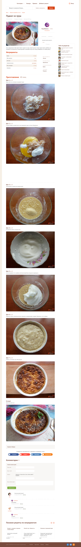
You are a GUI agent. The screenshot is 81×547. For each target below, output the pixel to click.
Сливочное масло (10, 63)
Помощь (47, 544)
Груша (8, 55)
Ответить (24, 494)
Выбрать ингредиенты (40, 8)
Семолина (8, 68)
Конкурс (28, 3)
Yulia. (10, 496)
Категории (20, 3)
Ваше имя (9, 467)
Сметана (8, 60)
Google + (25, 454)
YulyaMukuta (16, 500)
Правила (35, 3)
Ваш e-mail (9, 470)
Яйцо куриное (9, 58)
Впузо (7, 12)
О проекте (31, 544)
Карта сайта (37, 544)
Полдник (45, 71)
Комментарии (44, 36)
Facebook (14, 454)
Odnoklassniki (48, 454)
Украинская (45, 62)
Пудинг (23, 12)
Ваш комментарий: (11, 481)
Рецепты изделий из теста (15, 12)
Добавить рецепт (44, 3)
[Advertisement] (30, 173)
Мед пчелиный (9, 65)
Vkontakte (37, 454)
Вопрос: (8, 474)
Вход (72, 3)
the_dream (9, 511)
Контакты (42, 544)
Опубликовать (12, 487)
